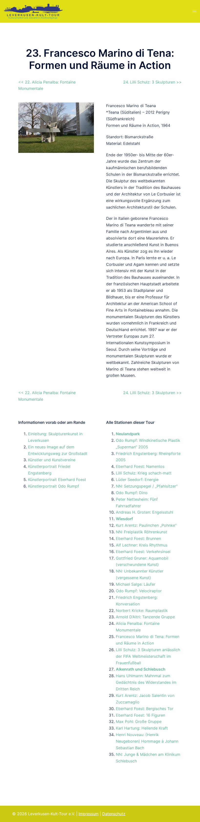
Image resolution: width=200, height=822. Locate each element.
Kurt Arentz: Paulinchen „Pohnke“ (146, 525)
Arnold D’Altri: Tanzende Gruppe (145, 616)
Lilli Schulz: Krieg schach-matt (143, 473)
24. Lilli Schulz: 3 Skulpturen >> (152, 82)
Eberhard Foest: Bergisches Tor (144, 708)
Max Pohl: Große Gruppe (138, 721)
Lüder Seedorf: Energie (137, 479)
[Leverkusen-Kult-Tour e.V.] (33, 11)
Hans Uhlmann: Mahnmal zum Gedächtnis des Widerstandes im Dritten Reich (146, 682)
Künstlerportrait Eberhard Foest (57, 479)
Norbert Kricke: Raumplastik (142, 610)
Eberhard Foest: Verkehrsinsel (143, 551)
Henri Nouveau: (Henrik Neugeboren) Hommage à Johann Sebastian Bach (147, 741)
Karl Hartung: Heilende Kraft (142, 728)
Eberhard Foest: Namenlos (140, 466)
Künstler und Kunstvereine (51, 459)
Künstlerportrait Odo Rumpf (53, 486)
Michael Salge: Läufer (135, 584)
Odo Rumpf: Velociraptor (139, 590)
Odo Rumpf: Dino (132, 492)
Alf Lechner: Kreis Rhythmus (141, 545)
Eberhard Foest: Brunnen (138, 538)
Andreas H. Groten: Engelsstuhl (144, 512)
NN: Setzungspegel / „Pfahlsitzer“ (147, 486)
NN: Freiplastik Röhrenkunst (141, 531)
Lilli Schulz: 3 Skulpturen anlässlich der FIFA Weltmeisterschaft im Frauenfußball (148, 656)
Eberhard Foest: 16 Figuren (140, 715)
